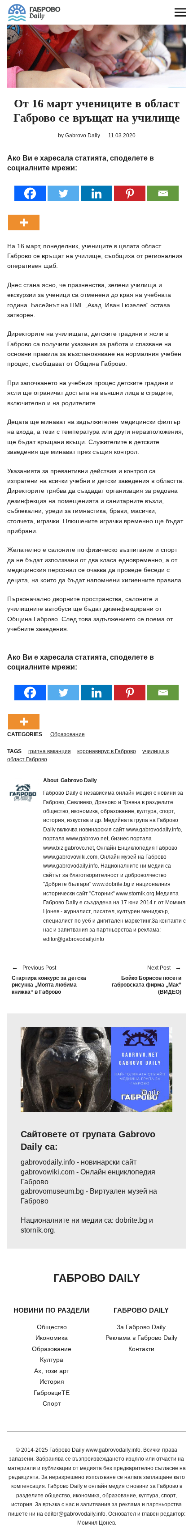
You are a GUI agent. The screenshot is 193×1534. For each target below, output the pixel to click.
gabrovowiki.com (48, 1172)
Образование (67, 734)
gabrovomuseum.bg (52, 1191)
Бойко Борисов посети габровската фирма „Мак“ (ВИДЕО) (143, 980)
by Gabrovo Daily (79, 135)
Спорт (52, 1403)
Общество (52, 1327)
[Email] (163, 187)
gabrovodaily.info (48, 1162)
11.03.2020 (122, 135)
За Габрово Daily (141, 1327)
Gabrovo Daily (79, 780)
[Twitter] (63, 187)
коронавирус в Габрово (106, 751)
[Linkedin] (96, 187)
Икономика (51, 1337)
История (51, 1381)
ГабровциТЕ (52, 1392)
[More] (23, 216)
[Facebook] (30, 187)
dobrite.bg (131, 1220)
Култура (51, 1359)
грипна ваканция (49, 751)
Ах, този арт (51, 1370)
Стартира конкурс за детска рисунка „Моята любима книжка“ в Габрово (49, 980)
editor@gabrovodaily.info (74, 1514)
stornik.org (37, 1230)
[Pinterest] (129, 187)
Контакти (141, 1348)
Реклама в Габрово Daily (141, 1337)
